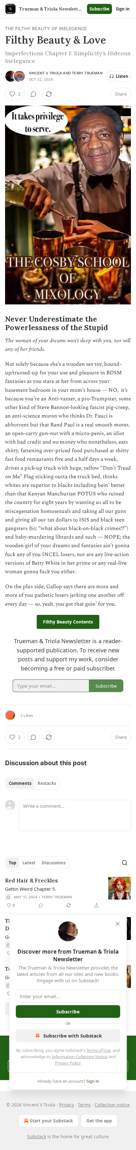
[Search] (124, 862)
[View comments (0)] (33, 94)
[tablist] (32, 783)
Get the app (99, 1121)
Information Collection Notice (80, 1056)
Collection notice (112, 1105)
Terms (84, 1105)
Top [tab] (12, 863)
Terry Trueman (87, 73)
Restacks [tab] (47, 783)
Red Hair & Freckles (31, 880)
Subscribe (99, 9)
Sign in (123, 9)
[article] (68, 893)
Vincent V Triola (45, 73)
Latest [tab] (28, 863)
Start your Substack (51, 1121)
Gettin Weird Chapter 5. (30, 889)
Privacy (66, 1105)
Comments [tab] (20, 783)
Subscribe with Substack (72, 1035)
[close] (118, 924)
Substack (36, 1136)
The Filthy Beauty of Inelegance (46, 28)
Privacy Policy (67, 1063)
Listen (122, 76)
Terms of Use (98, 1050)
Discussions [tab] (53, 863)
